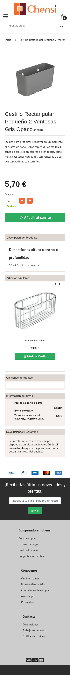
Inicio (8, 40)
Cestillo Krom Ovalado (35, 340)
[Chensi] (35, 8)
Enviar (35, 510)
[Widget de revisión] (35, 385)
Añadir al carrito (37, 217)
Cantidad (9, 194)
